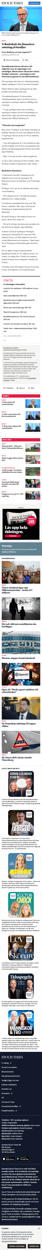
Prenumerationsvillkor (10, 1106)
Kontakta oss (7, 1089)
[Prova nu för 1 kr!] (21, 524)
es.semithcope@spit (9, 552)
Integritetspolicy (8, 1111)
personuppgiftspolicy (9, 1241)
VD (3, 1098)
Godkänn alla (34, 1246)
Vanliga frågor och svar (10, 1080)
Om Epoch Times (8, 1102)
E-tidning (5, 1063)
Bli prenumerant (8, 1072)
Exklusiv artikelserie (9, 1085)
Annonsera (6, 1093)
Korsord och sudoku (9, 1067)
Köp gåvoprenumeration (11, 1076)
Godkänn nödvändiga (16, 1246)
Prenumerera (34, 3)
